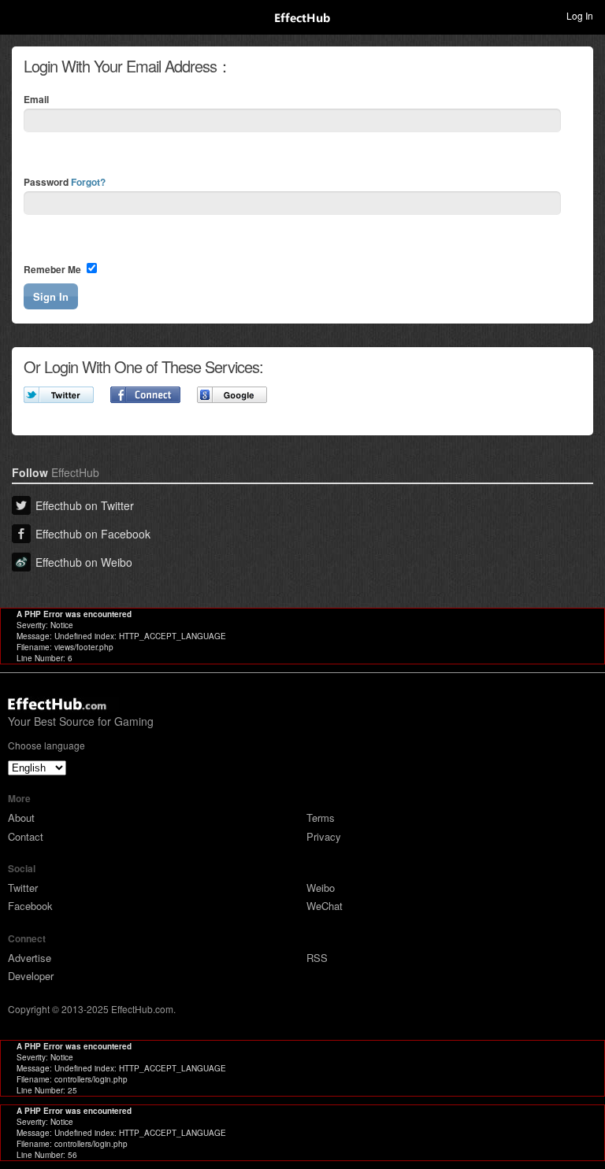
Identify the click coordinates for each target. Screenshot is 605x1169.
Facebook (30, 905)
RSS (317, 957)
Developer (31, 975)
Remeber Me (54, 269)
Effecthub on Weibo (83, 562)
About (21, 817)
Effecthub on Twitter (84, 505)
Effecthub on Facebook (92, 534)
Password (65, 182)
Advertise (29, 957)
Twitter (23, 887)
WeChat (324, 905)
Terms (320, 817)
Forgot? (88, 182)
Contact (25, 836)
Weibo (320, 887)
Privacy (323, 836)
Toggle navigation (19, 15)
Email (36, 99)
